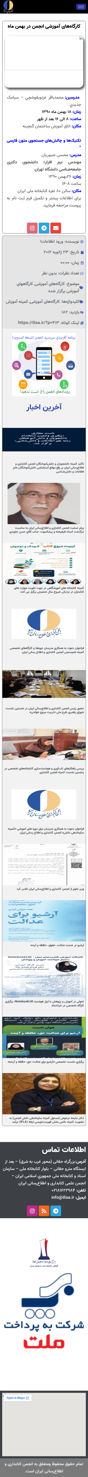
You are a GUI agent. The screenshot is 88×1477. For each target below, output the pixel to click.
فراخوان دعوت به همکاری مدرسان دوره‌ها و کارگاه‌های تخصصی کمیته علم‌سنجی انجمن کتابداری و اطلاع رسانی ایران (47, 650)
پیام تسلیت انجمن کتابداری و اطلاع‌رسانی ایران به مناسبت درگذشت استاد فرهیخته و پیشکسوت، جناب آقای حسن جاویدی (46, 530)
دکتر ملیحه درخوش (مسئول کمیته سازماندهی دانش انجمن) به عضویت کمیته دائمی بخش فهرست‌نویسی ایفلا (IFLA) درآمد (46, 1120)
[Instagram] (32, 228)
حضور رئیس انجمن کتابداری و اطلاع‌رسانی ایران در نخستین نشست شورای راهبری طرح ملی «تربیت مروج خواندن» (45, 710)
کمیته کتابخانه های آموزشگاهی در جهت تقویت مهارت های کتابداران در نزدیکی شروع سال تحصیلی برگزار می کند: (49, 590)
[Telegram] (44, 228)
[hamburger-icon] (81, 7)
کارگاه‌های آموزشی (50, 284)
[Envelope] (55, 228)
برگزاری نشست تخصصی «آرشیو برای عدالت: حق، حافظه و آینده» (46, 1062)
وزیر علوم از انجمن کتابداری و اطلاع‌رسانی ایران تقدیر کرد (50, 889)
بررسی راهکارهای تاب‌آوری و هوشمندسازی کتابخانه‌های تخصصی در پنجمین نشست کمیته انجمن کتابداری (44, 770)
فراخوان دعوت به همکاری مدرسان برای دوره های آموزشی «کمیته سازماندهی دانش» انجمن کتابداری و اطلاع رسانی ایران (46, 831)
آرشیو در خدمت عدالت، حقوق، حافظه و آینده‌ (57, 945)
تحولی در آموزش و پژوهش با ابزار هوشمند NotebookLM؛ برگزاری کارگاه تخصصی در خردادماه (44, 1003)
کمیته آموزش (17, 301)
